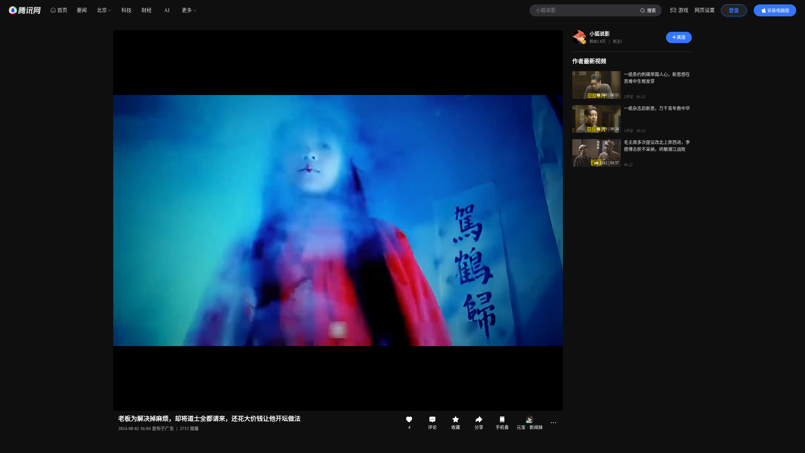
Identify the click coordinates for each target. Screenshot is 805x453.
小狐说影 (600, 33)
